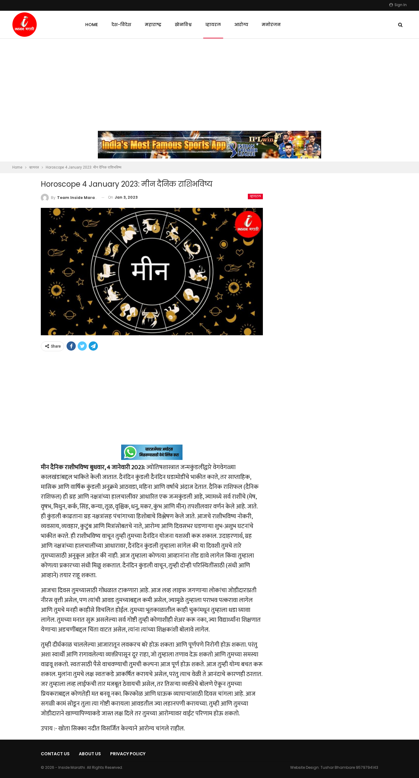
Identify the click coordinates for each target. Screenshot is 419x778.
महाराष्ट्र (153, 24)
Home (91, 24)
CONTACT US (55, 754)
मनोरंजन (271, 24)
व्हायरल (213, 24)
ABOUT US (90, 754)
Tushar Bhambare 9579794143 (349, 767)
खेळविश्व (183, 24)
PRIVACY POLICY (127, 754)
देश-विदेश (121, 24)
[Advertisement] (209, 85)
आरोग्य (241, 24)
